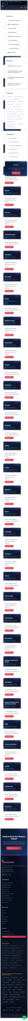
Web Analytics (21, 114)
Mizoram (10, 987)
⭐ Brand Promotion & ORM (13, 44)
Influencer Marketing (18, 119)
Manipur (23, 984)
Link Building (9, 116)
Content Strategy (16, 106)
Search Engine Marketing (12, 124)
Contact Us (16, 173)
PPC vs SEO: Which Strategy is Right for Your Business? (16, 77)
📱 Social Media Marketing (13, 24)
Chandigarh (5, 996)
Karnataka (19, 982)
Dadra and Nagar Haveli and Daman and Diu (17, 996)
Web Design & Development (8, 893)
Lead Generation (21, 101)
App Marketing (5, 902)
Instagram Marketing (18, 109)
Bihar (4, 979)
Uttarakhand (22, 992)
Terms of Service (21, 1015)
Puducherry (12, 1001)
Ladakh (17, 999)
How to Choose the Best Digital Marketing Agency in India (14, 83)
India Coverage (5, 917)
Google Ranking (10, 104)
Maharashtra (17, 984)
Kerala (4, 984)
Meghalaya (5, 987)
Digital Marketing (5, 891)
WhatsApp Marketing (13, 153)
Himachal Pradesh (6, 982)
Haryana (23, 979)
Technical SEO (10, 119)
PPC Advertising (5, 889)
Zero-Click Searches (13, 156)
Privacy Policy (15, 1015)
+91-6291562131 (6, 1)
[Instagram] (5, 4)
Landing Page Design (11, 126)
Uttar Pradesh (15, 992)
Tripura (10, 992)
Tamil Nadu (19, 989)
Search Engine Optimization (7, 883)
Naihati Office (5, 921)
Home (21, 7)
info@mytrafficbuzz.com (16, 1)
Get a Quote (4, 936)
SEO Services (9, 96)
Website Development (11, 101)
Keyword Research (17, 116)
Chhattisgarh (9, 979)
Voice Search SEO (12, 138)
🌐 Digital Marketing (12, 32)
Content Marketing (6, 895)
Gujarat (18, 979)
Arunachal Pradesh (14, 977)
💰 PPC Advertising (12, 28)
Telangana (5, 992)
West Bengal (5, 994)
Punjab (4, 989)
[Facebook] (3, 4)
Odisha (21, 987)
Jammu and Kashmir (10, 999)
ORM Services (17, 104)
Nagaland (16, 987)
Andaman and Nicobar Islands (14, 994)
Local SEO (9, 106)
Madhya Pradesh (10, 984)
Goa (14, 979)
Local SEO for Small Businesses (15, 145)
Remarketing (21, 124)
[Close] (25, 7)
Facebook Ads (10, 109)
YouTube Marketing (10, 111)
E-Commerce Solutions (7, 900)
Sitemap (3, 923)
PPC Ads (9, 99)
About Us (4, 912)
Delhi (4, 999)
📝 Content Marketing (12, 40)
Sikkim (14, 989)
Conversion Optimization (12, 114)
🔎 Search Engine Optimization (14, 20)
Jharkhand (13, 982)
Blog (3, 914)
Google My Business (11, 121)
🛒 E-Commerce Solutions (13, 48)
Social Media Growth (16, 99)
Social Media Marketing (6, 885)
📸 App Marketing (11, 52)
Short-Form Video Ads (13, 141)
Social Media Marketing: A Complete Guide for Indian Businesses (15, 71)
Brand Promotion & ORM (7, 898)
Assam (20, 977)
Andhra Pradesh (6, 977)
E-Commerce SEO (20, 111)
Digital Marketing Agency (19, 96)
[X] (7, 4)
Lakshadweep (5, 1001)
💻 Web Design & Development (14, 36)
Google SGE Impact (13, 149)
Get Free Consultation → (14, 848)
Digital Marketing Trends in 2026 (14, 65)
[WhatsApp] (24, 1017)
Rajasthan (9, 989)
